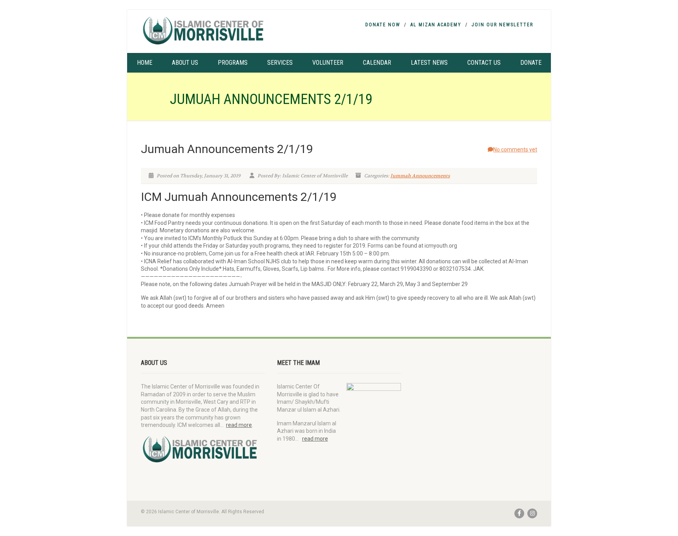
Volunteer (327, 62)
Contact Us (484, 62)
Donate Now (382, 24)
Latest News (429, 62)
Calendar (377, 62)
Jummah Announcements (420, 176)
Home (144, 62)
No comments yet (515, 149)
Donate (530, 62)
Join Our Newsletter (502, 24)
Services (280, 62)
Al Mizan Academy (435, 24)
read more (239, 425)
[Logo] (203, 31)
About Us (185, 62)
